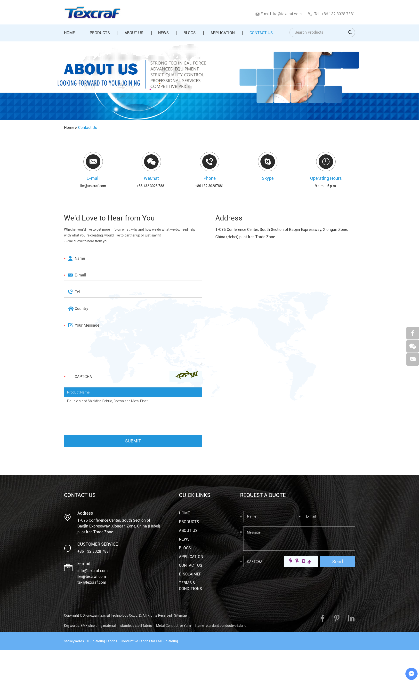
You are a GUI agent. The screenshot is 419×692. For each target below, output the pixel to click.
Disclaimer (190, 574)
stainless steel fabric (136, 626)
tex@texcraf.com (91, 582)
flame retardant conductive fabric (220, 626)
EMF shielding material (98, 626)
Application (222, 33)
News (163, 33)
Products (100, 33)
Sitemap (180, 615)
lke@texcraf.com (287, 13)
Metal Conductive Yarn (173, 626)
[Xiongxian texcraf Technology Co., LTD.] (92, 12)
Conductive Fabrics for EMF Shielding (149, 641)
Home (69, 33)
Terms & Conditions (190, 586)
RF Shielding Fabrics (101, 641)
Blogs (190, 33)
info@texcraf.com (92, 570)
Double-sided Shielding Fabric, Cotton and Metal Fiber (107, 401)
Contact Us (261, 33)
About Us (134, 33)
